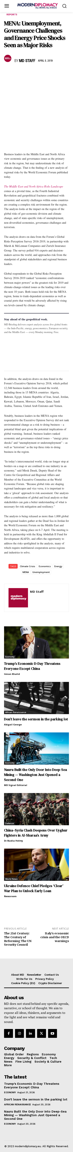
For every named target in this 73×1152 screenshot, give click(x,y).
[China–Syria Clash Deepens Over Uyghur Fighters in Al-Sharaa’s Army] (36, 809)
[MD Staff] (8, 58)
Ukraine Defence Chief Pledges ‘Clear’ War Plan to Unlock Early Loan (33, 888)
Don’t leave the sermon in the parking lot (36, 719)
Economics (45, 566)
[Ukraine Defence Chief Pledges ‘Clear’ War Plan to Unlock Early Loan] (36, 865)
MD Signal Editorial (15, 785)
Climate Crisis (27, 566)
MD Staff (27, 61)
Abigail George (13, 724)
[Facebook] (8, 73)
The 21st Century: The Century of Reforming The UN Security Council (17, 939)
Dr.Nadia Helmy (13, 840)
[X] (17, 73)
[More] (64, 73)
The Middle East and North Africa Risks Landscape (33, 186)
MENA (26, 572)
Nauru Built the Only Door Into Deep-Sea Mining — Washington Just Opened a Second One (35, 774)
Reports (11, 14)
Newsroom (10, 896)
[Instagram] (19, 1033)
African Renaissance (15, 712)
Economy (9, 656)
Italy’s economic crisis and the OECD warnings (54, 937)
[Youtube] (52, 1033)
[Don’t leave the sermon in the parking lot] (36, 698)
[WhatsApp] (27, 73)
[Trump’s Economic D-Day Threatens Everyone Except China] (36, 642)
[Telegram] (55, 73)
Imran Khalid (12, 673)
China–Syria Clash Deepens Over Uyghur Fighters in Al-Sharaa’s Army (36, 833)
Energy (58, 566)
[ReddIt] (45, 73)
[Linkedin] (36, 73)
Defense (9, 823)
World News (11, 879)
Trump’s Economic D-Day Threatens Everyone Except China (32, 666)
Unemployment (41, 572)
